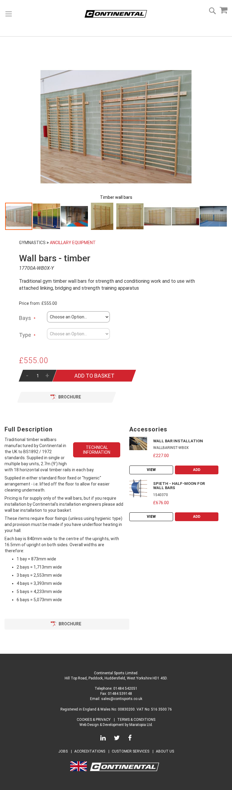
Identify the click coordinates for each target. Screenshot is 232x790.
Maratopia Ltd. (141, 725)
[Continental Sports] (116, 14)
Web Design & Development (101, 725)
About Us (165, 751)
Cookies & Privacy (94, 719)
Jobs (63, 751)
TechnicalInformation (96, 450)
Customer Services (130, 751)
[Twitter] (117, 739)
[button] (47, 216)
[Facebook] (129, 739)
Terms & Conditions (136, 719)
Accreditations (89, 751)
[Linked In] (103, 739)
